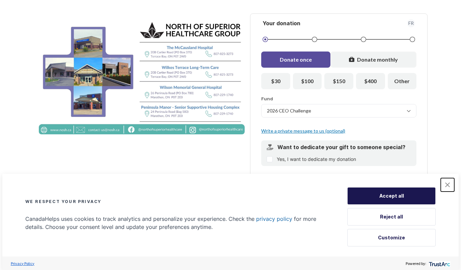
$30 (275, 81)
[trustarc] (439, 263)
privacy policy (274, 218)
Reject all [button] (391, 217)
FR (411, 23)
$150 (339, 81)
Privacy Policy (22, 263)
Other (402, 81)
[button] (447, 185)
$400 (370, 81)
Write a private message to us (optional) (303, 131)
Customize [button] (391, 237)
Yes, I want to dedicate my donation (316, 159)
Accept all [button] (391, 196)
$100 (307, 81)
